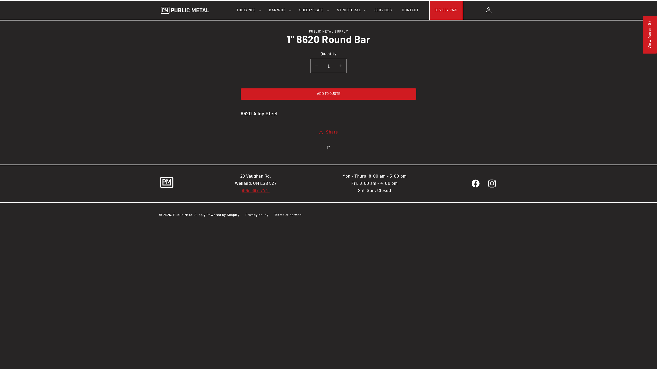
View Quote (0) (650, 34)
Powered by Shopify (223, 215)
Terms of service (288, 215)
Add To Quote (328, 94)
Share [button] (332, 132)
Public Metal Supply (189, 215)
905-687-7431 (256, 191)
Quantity (329, 54)
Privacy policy (256, 215)
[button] (247, 10)
